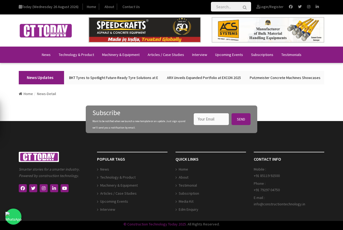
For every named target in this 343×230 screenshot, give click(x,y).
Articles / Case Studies (166, 54)
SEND (241, 119)
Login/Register (272, 6)
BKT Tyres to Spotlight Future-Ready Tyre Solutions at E (110, 77)
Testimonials (291, 54)
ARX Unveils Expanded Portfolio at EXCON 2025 (201, 77)
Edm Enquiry (188, 209)
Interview (199, 54)
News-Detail (46, 93)
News (46, 54)
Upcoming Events (229, 54)
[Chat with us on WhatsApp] (13, 217)
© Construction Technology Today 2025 (155, 224)
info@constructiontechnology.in (279, 204)
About (109, 6)
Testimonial (188, 185)
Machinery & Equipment (121, 54)
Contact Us (131, 6)
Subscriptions (262, 54)
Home (91, 6)
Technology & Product (76, 54)
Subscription (189, 193)
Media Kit (186, 201)
